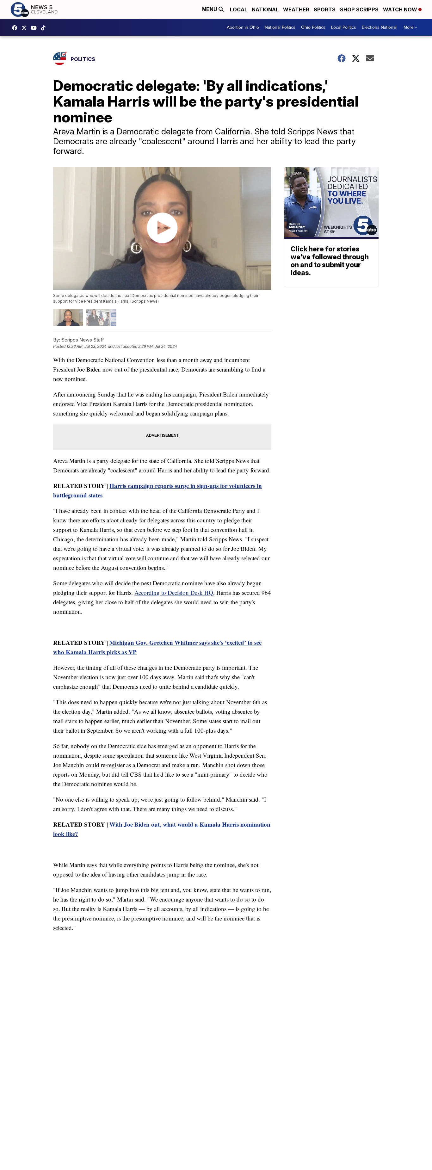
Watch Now (400, 9)
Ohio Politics (313, 27)
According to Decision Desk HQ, (174, 592)
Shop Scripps (359, 9)
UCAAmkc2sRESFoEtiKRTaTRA (35, 27)
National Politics (280, 27)
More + (410, 27)
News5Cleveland (16, 27)
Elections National (379, 27)
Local (238, 9)
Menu (210, 9)
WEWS (26, 27)
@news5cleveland (45, 27)
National (265, 9)
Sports (325, 9)
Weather (296, 9)
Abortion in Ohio (243, 27)
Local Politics (343, 27)
